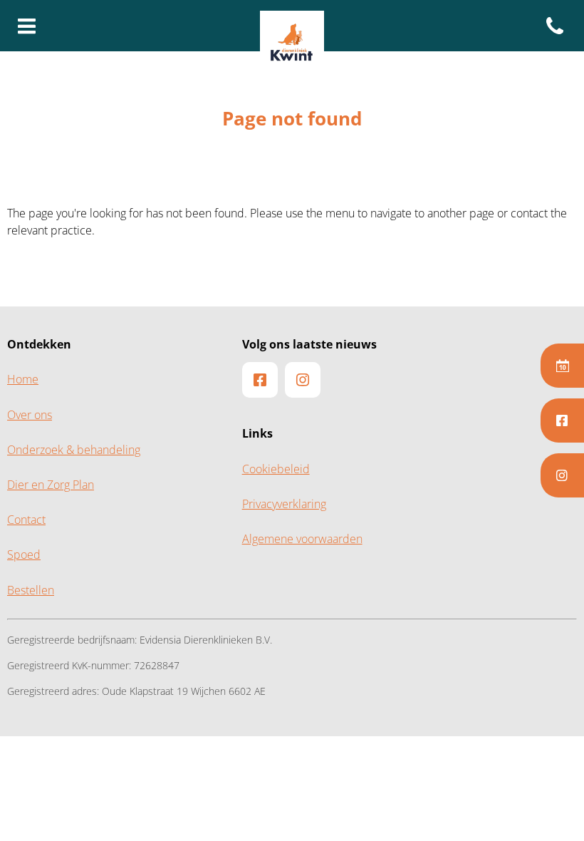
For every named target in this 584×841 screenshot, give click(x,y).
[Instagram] (562, 475)
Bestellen (30, 590)
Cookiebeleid (276, 469)
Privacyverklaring (284, 504)
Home (22, 379)
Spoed (24, 555)
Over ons (29, 415)
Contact (26, 520)
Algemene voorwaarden (302, 539)
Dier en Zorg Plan (50, 485)
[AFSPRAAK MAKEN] (562, 366)
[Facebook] (562, 420)
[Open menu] (27, 27)
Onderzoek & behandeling (73, 450)
